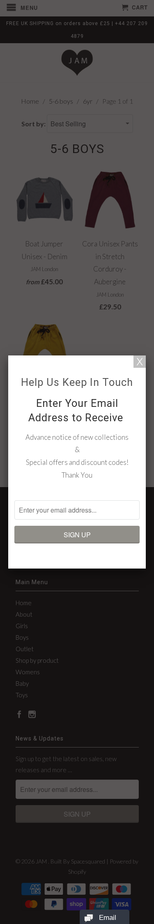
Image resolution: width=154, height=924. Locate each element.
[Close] (139, 361)
